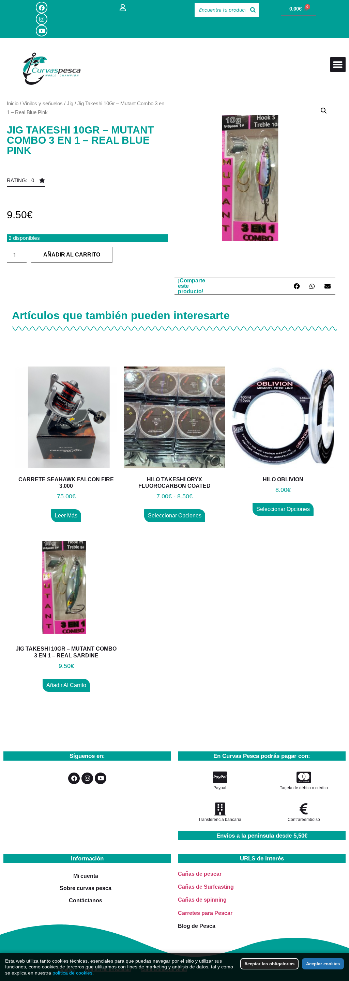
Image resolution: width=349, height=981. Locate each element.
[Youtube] (41, 30)
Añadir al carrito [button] (66, 685)
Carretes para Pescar (205, 913)
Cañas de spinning (202, 900)
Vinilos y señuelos (42, 103)
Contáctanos (85, 900)
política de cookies (72, 973)
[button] (338, 64)
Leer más (66, 515)
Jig (70, 103)
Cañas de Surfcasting (206, 887)
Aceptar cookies (323, 963)
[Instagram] (41, 19)
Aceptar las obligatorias (269, 963)
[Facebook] (41, 7)
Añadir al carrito (71, 255)
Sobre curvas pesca (85, 888)
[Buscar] (253, 9)
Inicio (12, 103)
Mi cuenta (85, 876)
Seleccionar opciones (174, 515)
